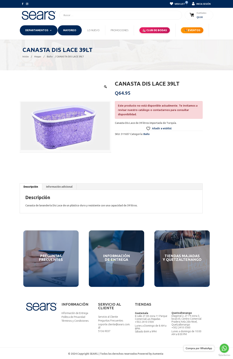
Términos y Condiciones (75, 320)
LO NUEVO (93, 30)
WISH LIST (179, 3)
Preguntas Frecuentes (110, 320)
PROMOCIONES (119, 30)
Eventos (192, 30)
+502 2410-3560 (180, 327)
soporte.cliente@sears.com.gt (114, 326)
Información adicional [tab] (59, 186)
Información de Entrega (75, 313)
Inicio (25, 56)
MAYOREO (69, 30)
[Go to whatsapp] (224, 348)
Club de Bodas (154, 30)
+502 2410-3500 (144, 321)
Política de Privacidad (73, 316)
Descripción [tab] (30, 186)
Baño (50, 56)
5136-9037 (104, 331)
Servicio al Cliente (108, 316)
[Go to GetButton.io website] (224, 355)
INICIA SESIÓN (203, 4)
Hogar (37, 56)
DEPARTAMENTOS (36, 30)
